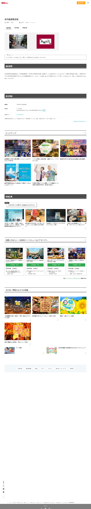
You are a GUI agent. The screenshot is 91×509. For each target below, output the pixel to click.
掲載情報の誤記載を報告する (80, 121)
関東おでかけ (19, 502)
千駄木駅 (20, 368)
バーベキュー (69, 278)
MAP (44, 110)
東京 (37, 368)
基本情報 (9, 96)
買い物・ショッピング (61, 368)
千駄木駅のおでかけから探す (48, 502)
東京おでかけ (32, 502)
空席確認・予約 (14, 264)
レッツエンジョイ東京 (11, 502)
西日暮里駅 (28, 368)
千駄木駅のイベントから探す (61, 502)
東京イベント (39, 502)
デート (43, 368)
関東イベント (26, 502)
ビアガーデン (77, 278)
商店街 (72, 368)
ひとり (50, 368)
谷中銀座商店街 (20, 114)
